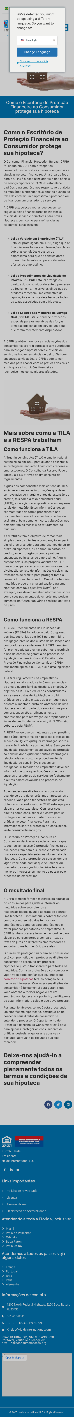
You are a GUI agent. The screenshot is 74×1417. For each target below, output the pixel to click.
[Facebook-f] (5, 1170)
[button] (48, 1105)
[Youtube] (18, 1170)
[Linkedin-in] (11, 1170)
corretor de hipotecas (18, 979)
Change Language (37, 52)
